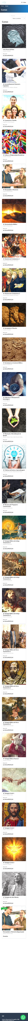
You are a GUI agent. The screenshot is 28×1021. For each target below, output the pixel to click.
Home (2, 6)
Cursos (6, 6)
